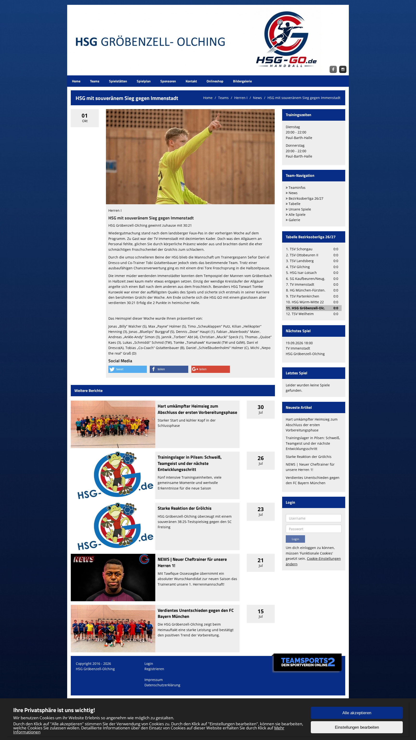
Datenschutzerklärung (162, 685)
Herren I (240, 97)
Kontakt (191, 81)
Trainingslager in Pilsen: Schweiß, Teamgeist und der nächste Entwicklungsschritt (190, 463)
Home (76, 81)
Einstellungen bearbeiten (357, 727)
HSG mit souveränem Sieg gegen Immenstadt (303, 97)
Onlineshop (215, 81)
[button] (127, 369)
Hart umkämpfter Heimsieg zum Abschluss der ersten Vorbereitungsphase (197, 409)
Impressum (153, 679)
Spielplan (144, 81)
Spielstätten (118, 81)
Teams (94, 81)
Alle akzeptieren (356, 713)
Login (148, 663)
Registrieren (154, 669)
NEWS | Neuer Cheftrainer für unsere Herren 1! (192, 562)
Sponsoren (168, 81)
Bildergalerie (242, 81)
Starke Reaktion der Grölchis (185, 508)
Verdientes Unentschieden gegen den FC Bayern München (196, 613)
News (257, 97)
